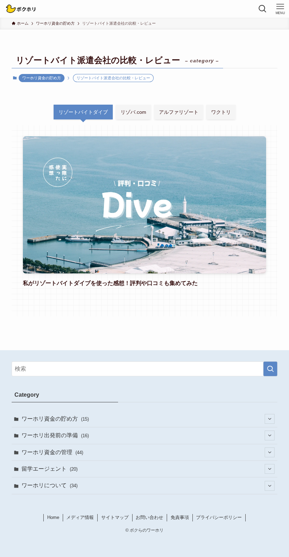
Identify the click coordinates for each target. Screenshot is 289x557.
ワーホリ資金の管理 (52, 452)
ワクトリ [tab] (221, 112)
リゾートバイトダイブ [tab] (83, 112)
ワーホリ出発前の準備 (55, 435)
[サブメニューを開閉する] (270, 419)
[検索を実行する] (270, 368)
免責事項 (180, 517)
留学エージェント (49, 469)
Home (53, 517)
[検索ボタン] (262, 9)
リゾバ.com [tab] (133, 112)
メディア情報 (80, 517)
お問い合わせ (149, 517)
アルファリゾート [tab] (178, 112)
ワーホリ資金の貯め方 (41, 78)
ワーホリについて (49, 485)
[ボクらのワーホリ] (21, 9)
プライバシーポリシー (219, 517)
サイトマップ (115, 517)
